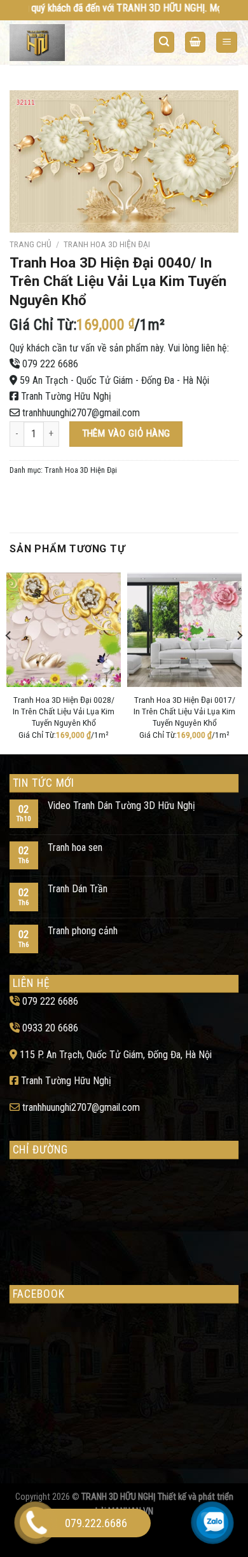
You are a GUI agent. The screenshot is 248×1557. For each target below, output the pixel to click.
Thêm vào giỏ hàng (126, 433)
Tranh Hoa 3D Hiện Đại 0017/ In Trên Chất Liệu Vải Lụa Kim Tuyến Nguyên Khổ (184, 711)
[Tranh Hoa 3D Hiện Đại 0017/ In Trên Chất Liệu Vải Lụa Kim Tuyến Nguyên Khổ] (184, 630)
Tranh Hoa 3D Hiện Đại (107, 244)
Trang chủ (31, 244)
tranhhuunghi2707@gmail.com (81, 413)
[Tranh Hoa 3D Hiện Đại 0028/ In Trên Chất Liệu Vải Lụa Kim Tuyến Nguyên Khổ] (63, 630)
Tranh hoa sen (75, 847)
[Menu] (226, 42)
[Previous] (9, 660)
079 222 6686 (50, 364)
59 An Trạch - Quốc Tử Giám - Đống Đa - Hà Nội (114, 380)
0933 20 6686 (50, 1028)
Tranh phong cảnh (83, 931)
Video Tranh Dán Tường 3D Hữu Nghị (121, 805)
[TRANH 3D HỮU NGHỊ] (59, 42)
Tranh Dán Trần (77, 889)
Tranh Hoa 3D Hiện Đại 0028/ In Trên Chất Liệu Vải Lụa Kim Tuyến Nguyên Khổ (63, 711)
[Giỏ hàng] (195, 42)
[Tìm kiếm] (164, 42)
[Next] (239, 660)
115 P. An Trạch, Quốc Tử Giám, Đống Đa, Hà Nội (116, 1055)
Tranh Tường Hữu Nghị (66, 396)
